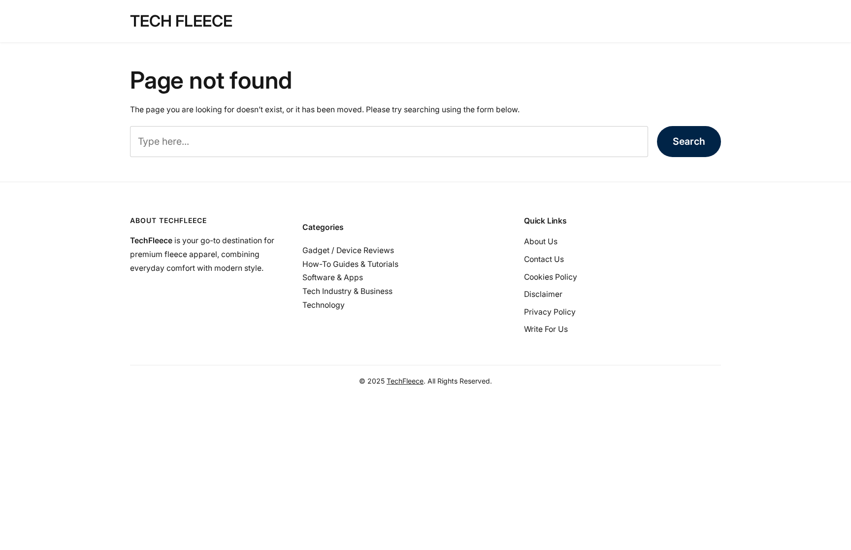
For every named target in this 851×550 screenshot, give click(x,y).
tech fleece (181, 21)
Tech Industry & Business (347, 291)
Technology (323, 305)
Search (689, 141)
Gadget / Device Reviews (348, 250)
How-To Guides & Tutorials (350, 264)
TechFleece (405, 381)
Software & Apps (332, 277)
